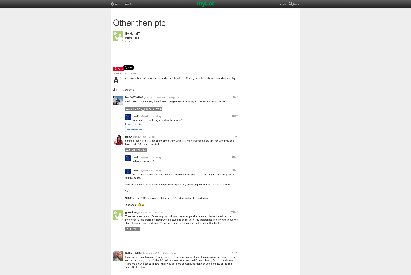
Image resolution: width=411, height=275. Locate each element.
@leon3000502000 (152, 97)
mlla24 (128, 136)
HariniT (135, 33)
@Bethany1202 (147, 252)
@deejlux (145, 116)
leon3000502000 (134, 97)
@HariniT (130, 37)
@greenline (141, 212)
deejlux (137, 116)
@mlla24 (137, 136)
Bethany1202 (132, 253)
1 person (129, 123)
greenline (130, 212)
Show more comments (134, 129)
